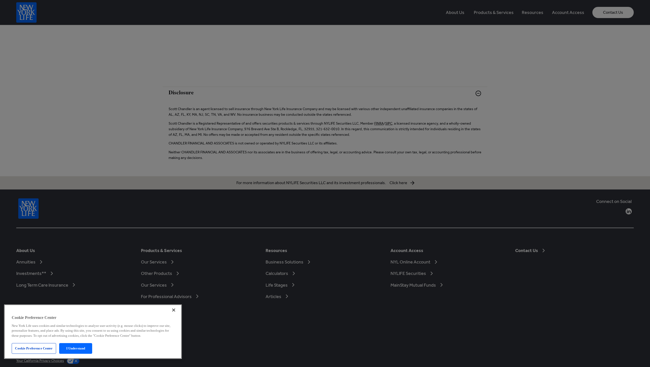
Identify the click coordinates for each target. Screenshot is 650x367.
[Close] (173, 310)
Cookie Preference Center (34, 348)
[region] (93, 331)
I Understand (75, 348)
